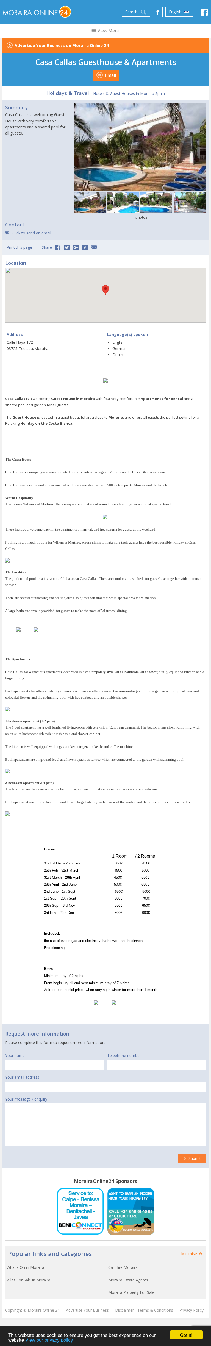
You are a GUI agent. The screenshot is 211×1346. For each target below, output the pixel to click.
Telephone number (124, 1055)
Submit (194, 1158)
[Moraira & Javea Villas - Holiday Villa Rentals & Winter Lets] (130, 1211)
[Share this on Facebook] (57, 247)
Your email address (22, 1077)
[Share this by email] (94, 247)
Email (110, 75)
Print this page (19, 247)
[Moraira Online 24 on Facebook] (204, 13)
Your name (15, 1055)
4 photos (140, 217)
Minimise (189, 1253)
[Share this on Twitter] (66, 247)
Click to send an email (31, 233)
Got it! (186, 1334)
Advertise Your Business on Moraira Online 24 (62, 45)
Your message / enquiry (26, 1099)
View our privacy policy (49, 1339)
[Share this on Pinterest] (85, 247)
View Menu (108, 31)
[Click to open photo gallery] (140, 147)
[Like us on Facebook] (158, 12)
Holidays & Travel (67, 93)
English (175, 11)
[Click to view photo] (90, 202)
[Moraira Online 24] (36, 11)
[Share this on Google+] (76, 247)
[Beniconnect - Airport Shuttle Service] (80, 1211)
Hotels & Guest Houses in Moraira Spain (129, 93)
